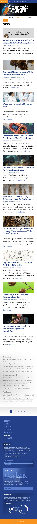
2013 (23, 398)
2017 (8, 398)
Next (25, 411)
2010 (4, 401)
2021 (23, 395)
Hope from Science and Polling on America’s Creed (17, 378)
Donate (16, 1)
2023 (14, 395)
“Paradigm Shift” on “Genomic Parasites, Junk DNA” (17, 380)
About (11, 1)
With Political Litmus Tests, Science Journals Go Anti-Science (18, 197)
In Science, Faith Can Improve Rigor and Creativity (16, 295)
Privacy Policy (7, 464)
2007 (17, 401)
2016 (12, 398)
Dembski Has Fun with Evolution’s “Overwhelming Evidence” (18, 168)
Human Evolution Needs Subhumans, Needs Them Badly (17, 360)
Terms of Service (8, 462)
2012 (27, 398)
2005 (25, 401)
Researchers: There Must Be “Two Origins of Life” (17, 369)
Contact (8, 429)
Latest (29, 17)
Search (8, 426)
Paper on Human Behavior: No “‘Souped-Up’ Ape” (17, 383)
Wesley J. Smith (8, 201)
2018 (4, 398)
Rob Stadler (7, 45)
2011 (31, 398)
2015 (16, 398)
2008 (12, 401)
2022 (19, 395)
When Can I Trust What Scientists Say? (18, 104)
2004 (29, 401)
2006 (21, 401)
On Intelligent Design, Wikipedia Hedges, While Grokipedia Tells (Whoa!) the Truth (18, 231)
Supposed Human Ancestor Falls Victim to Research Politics (18, 73)
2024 (9, 395)
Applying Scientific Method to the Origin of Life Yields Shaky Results (18, 41)
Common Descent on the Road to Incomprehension (18, 366)
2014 (20, 398)
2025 (4, 395)
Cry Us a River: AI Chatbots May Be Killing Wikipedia (17, 263)
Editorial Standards (9, 460)
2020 (27, 395)
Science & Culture (9, 267)
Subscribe (23, 1)
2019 (31, 395)
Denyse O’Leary (8, 236)
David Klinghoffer (9, 140)
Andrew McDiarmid (9, 77)
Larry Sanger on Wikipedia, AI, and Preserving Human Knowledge (17, 328)
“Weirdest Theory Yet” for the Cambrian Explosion (17, 371)
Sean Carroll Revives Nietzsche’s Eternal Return (16, 388)
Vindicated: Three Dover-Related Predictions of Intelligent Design (18, 136)
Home (7, 420)
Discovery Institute (19, 521)
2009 (8, 401)
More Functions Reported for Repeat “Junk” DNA (17, 385)
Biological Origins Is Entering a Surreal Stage (15, 364)
